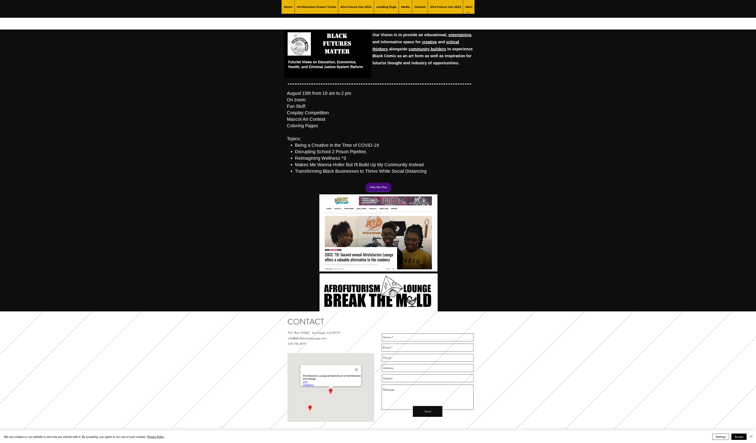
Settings (721, 437)
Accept (739, 437)
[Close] (751, 437)
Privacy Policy (155, 437)
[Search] (468, 13)
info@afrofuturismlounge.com (307, 338)
